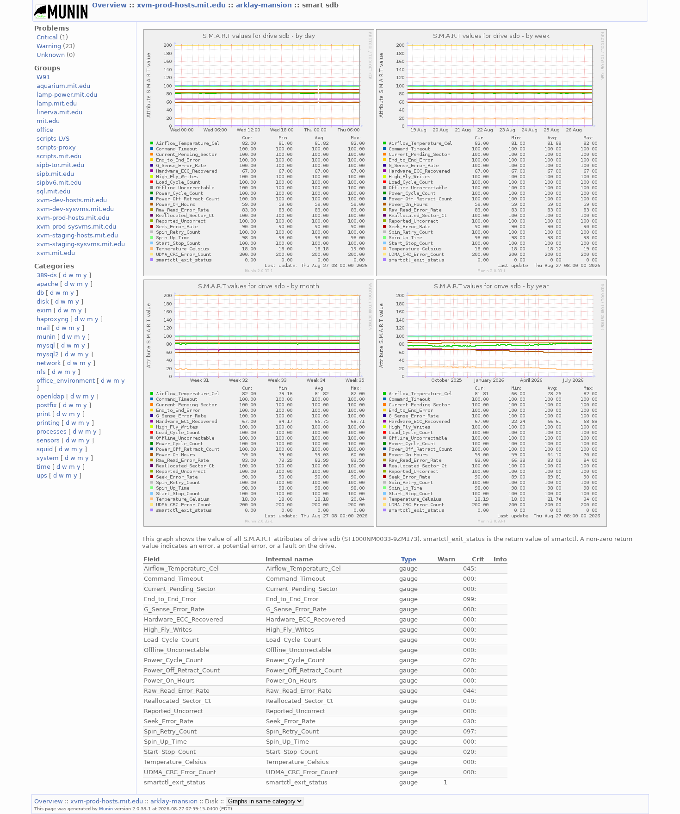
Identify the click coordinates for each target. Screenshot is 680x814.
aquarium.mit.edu (63, 85)
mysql (46, 345)
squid (45, 449)
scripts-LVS (53, 138)
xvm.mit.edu (56, 252)
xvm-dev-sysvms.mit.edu (75, 208)
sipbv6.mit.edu (59, 182)
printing (48, 422)
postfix (47, 405)
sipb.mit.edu (55, 173)
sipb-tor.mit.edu (60, 165)
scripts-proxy (56, 147)
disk (43, 301)
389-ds (47, 275)
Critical (47, 37)
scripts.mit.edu (59, 156)
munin (46, 336)
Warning (49, 46)
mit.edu (48, 121)
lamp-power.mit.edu (67, 94)
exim (44, 310)
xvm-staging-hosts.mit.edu (77, 235)
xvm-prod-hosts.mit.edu (182, 5)
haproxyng (52, 319)
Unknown (51, 54)
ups (42, 475)
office (45, 129)
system (48, 457)
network (49, 363)
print (43, 413)
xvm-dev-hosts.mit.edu (72, 200)
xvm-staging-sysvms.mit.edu (81, 244)
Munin (106, 808)
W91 (43, 77)
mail (43, 327)
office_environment (66, 380)
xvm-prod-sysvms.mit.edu (76, 226)
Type (408, 559)
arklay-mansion (265, 5)
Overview (110, 5)
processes (52, 431)
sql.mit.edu (53, 191)
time (43, 466)
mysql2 (48, 354)
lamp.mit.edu (57, 103)
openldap (50, 396)
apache (47, 283)
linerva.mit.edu (59, 112)
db (40, 292)
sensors (48, 440)
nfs (41, 371)
